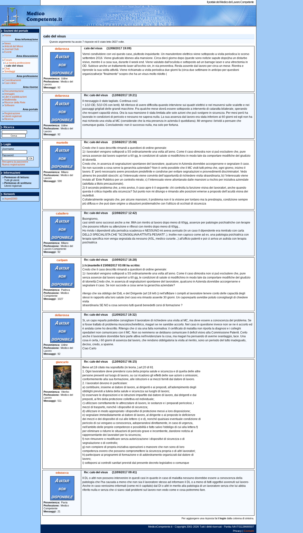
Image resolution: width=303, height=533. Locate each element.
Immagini (9, 93)
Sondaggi (9, 71)
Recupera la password (15, 161)
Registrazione (12, 113)
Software (9, 105)
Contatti (249, 530)
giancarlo (62, 362)
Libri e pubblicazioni (15, 96)
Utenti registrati (13, 116)
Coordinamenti (12, 80)
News (7, 43)
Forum (8, 60)
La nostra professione (17, 62)
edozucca (62, 472)
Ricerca (8, 119)
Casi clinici (10, 83)
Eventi (7, 51)
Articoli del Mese (13, 46)
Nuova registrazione (13, 164)
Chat (7, 68)
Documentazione (14, 91)
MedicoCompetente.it (31, 16)
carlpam (62, 260)
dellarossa (62, 48)
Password (7, 155)
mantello (62, 142)
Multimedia (10, 99)
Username (8, 148)
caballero (62, 213)
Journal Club (11, 49)
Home (7, 35)
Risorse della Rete (14, 102)
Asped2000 (10, 198)
